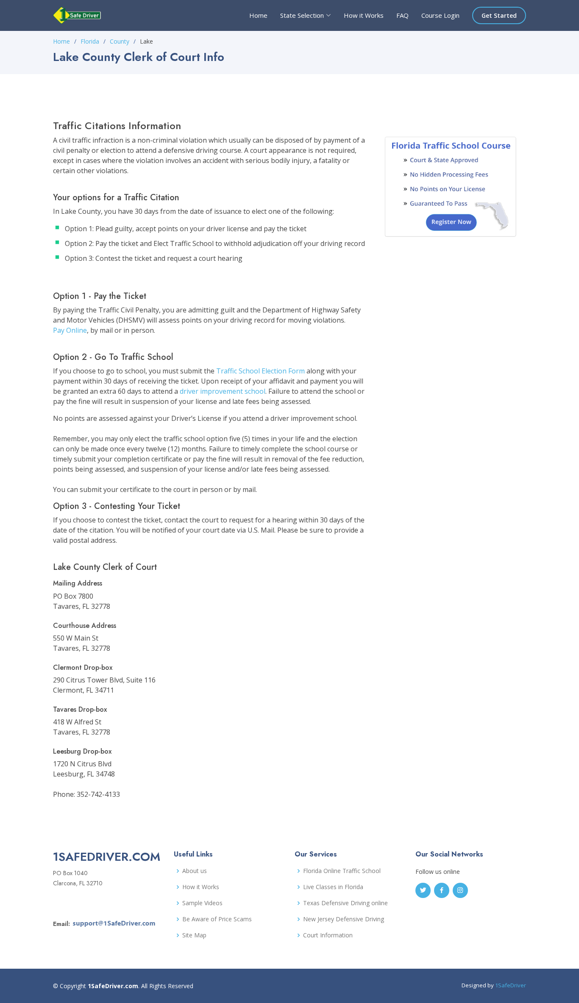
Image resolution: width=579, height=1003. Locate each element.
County (119, 41)
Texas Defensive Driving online (345, 903)
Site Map (194, 935)
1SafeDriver (510, 985)
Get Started (499, 15)
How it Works (364, 15)
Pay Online (70, 330)
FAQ (402, 15)
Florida (90, 41)
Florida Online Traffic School (342, 871)
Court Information (328, 935)
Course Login (440, 15)
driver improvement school (222, 391)
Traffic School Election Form (260, 371)
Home (258, 15)
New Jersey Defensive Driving (343, 919)
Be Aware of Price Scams (217, 919)
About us (194, 871)
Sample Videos (202, 903)
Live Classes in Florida (333, 887)
